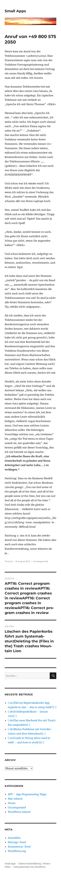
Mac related (15, 798)
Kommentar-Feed (19, 846)
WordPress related (19, 811)
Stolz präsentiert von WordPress (29, 867)
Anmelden (14, 837)
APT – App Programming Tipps (27, 794)
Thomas (9, 561)
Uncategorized (40, 561)
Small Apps (15, 11)
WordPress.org (17, 851)
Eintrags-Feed (17, 842)
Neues (11, 803)
